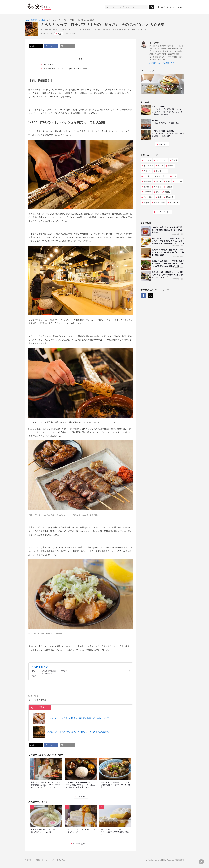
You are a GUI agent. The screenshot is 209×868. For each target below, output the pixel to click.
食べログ (180, 7)
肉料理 (169, 187)
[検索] (151, 7)
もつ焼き (72, 34)
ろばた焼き (148, 197)
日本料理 (170, 197)
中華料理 (147, 181)
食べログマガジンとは (166, 7)
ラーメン (147, 160)
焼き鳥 (146, 202)
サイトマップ (49, 860)
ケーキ (171, 166)
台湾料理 (147, 192)
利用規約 (38, 860)
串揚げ (146, 187)
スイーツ (147, 171)
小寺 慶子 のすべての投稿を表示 (161, 63)
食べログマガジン (39, 7)
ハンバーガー (161, 160)
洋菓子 (158, 181)
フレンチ (178, 181)
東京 (59, 34)
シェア (50, 46)
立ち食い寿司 (159, 202)
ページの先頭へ (201, 861)
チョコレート (161, 171)
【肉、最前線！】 (49, 64)
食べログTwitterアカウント (150, 295)
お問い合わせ (61, 860)
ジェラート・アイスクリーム (156, 176)
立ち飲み (157, 187)
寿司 (159, 197)
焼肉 (168, 181)
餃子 (158, 192)
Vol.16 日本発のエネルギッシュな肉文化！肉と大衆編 (64, 68)
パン (174, 176)
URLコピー (67, 46)
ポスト (34, 46)
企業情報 (28, 860)
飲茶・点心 (174, 202)
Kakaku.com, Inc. (154, 860)
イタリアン (148, 166)
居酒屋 (174, 160)
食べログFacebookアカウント (143, 295)
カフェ (160, 166)
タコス (167, 192)
